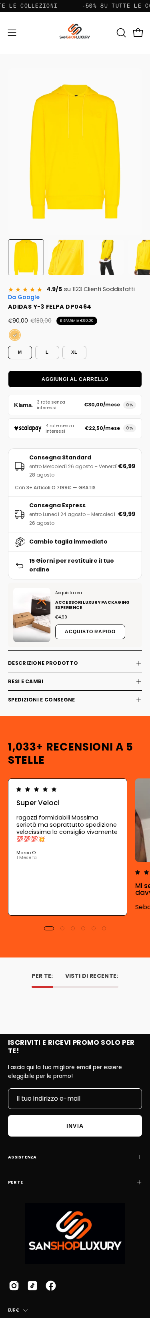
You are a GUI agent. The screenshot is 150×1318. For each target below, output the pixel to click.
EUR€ (13, 1310)
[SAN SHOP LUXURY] (75, 33)
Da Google (24, 297)
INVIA (74, 1126)
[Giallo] (15, 335)
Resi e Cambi (26, 681)
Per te (15, 1182)
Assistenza (22, 1157)
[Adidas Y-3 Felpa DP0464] (26, 257)
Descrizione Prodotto (43, 663)
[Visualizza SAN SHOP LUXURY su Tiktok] (32, 1286)
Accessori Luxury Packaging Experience (92, 605)
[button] (120, 32)
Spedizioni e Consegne (41, 699)
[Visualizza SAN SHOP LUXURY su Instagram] (14, 1286)
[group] (75, 846)
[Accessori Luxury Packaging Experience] (31, 615)
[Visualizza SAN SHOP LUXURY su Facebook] (51, 1286)
